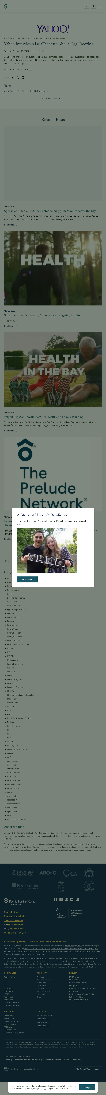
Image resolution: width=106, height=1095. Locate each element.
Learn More (27, 579)
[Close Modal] (93, 506)
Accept (87, 1087)
